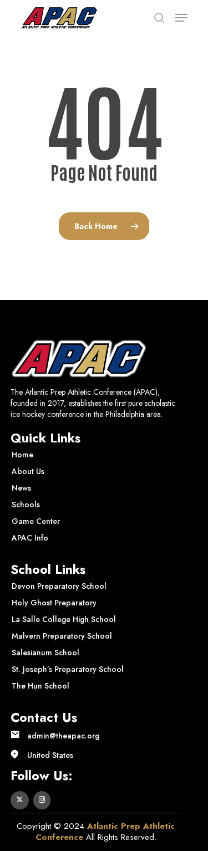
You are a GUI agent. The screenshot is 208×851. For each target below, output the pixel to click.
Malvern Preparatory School (62, 635)
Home (22, 454)
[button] (181, 17)
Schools (26, 504)
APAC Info (30, 537)
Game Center (36, 521)
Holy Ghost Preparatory (54, 602)
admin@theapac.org (63, 735)
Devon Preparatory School (59, 586)
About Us (28, 471)
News (21, 487)
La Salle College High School (64, 619)
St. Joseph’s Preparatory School (68, 669)
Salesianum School (45, 652)
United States (50, 755)
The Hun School (40, 685)
